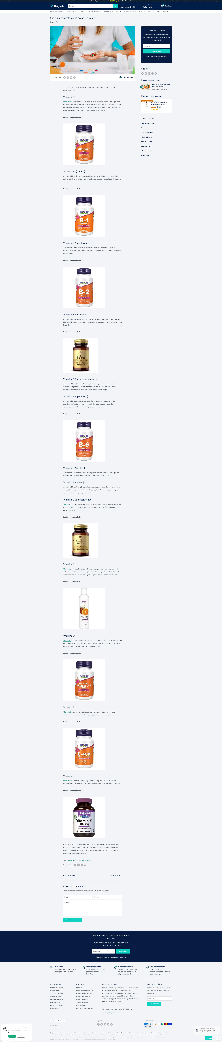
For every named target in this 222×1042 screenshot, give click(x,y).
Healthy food (71, 860)
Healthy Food (54, 22)
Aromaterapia (107, 11)
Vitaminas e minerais (56, 11)
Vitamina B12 (67, 504)
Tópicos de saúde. (147, 132)
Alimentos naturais (129, 11)
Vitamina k (67, 781)
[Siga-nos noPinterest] (152, 73)
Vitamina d (67, 640)
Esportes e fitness (147, 142)
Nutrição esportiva (94, 11)
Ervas (117, 11)
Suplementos (70, 11)
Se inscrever (156, 51)
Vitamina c (67, 569)
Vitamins (88, 860)
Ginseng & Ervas (146, 137)
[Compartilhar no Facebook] (64, 77)
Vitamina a (67, 102)
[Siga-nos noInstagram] (149, 73)
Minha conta (147, 7)
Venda (158, 11)
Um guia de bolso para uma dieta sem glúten (161, 86)
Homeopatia (82, 11)
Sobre (164, 11)
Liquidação (145, 155)
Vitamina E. (67, 712)
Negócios (150, 11)
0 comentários (128, 77)
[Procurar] (115, 6)
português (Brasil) (56, 1021)
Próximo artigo (116, 875)
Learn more (11, 1032)
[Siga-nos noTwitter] (146, 73)
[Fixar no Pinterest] (68, 77)
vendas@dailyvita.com (110, 1013)
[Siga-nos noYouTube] (156, 73)
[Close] (30, 1025)
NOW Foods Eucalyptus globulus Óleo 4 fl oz (159, 103)
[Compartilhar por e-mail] (74, 77)
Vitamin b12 (81, 860)
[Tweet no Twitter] (71, 77)
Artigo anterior (70, 875)
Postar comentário (72, 920)
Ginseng (141, 11)
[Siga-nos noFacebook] (142, 73)
